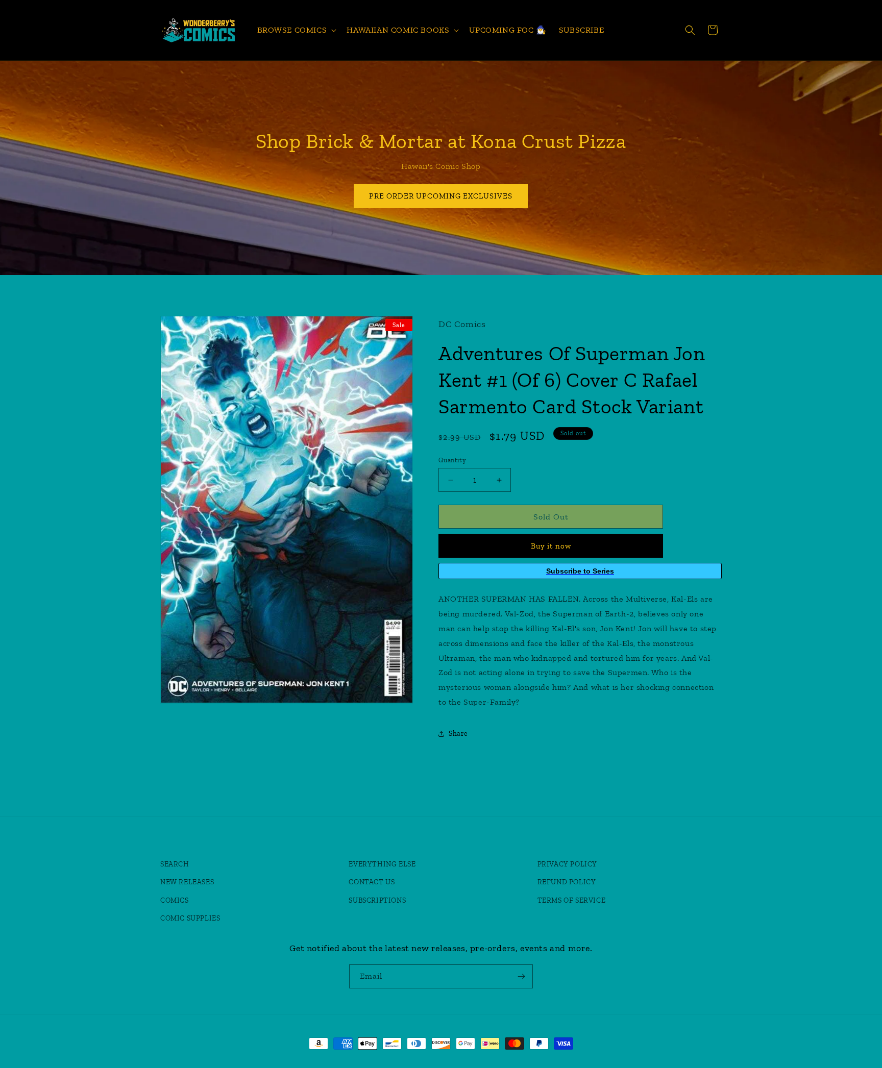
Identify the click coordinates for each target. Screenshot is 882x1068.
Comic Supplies (190, 918)
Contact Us (372, 882)
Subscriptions (377, 900)
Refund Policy (566, 882)
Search (174, 864)
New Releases (187, 882)
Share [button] (458, 733)
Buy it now (551, 546)
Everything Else (382, 864)
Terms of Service (571, 900)
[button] (296, 30)
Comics (174, 900)
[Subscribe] (521, 976)
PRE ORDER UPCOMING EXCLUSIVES (441, 196)
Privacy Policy (567, 864)
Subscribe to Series (580, 571)
